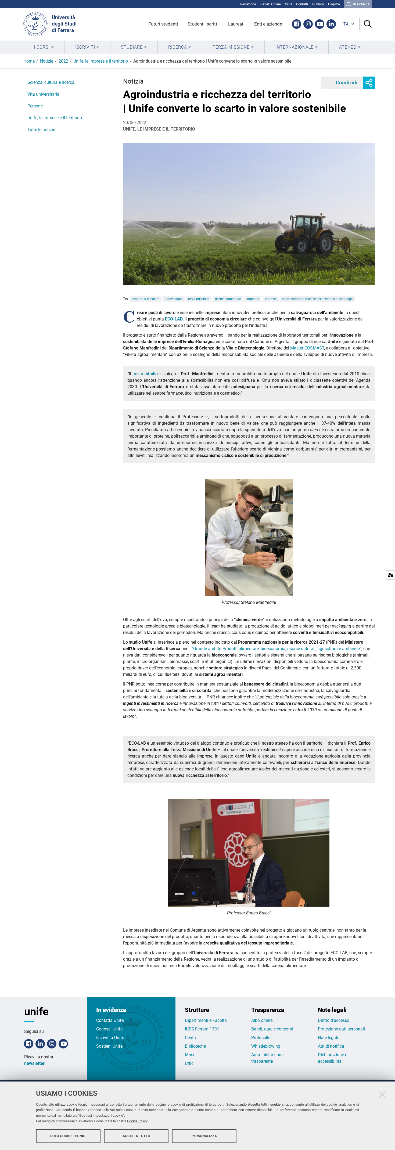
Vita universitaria (43, 94)
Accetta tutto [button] (136, 1136)
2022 (63, 61)
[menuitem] (43, 47)
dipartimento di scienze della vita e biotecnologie (317, 299)
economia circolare (145, 299)
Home (29, 61)
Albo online (261, 1020)
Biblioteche (195, 1046)
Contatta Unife (110, 1020)
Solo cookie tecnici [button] (68, 1136)
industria (252, 299)
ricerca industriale (228, 299)
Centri (190, 1037)
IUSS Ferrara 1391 (202, 1029)
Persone (35, 106)
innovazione (173, 299)
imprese (270, 299)
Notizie (46, 61)
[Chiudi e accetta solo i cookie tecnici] (382, 1094)
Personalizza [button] (204, 1136)
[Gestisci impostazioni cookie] (390, 575)
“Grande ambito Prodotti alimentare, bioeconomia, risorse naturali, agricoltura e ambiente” (276, 648)
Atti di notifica (331, 1046)
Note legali (328, 1037)
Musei (190, 1054)
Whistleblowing (265, 1046)
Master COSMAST (307, 348)
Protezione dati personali (341, 1029)
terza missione (198, 299)
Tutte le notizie (41, 129)
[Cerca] (366, 24)
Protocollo (261, 1037)
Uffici (190, 1063)
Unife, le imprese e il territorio (100, 61)
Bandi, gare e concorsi (272, 1029)
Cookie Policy (137, 1121)
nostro (139, 373)
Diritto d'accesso (333, 1020)
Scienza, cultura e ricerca (50, 82)
